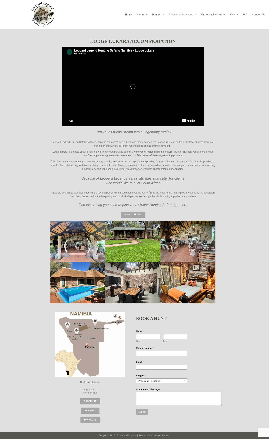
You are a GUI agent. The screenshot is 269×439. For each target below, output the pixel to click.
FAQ (245, 14)
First (138, 341)
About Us (142, 14)
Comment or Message (148, 389)
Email (140, 362)
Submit (142, 411)
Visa (232, 14)
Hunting (156, 14)
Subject (141, 375)
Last (165, 341)
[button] (158, 14)
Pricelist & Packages (181, 14)
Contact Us (258, 14)
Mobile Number (145, 348)
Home (128, 14)
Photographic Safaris (213, 14)
